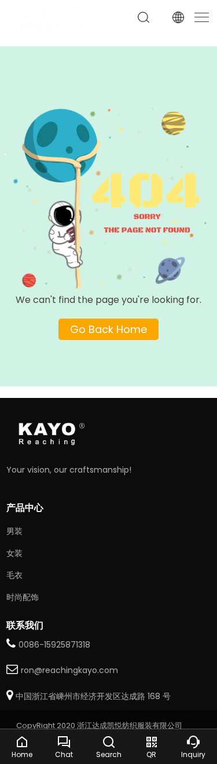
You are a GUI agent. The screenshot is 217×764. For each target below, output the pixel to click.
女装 (14, 553)
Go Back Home (108, 329)
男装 (14, 531)
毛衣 (14, 575)
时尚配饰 (22, 597)
